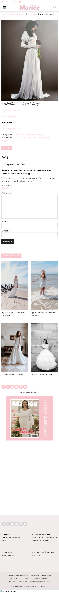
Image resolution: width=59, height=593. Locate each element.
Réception (27, 578)
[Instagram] (8, 1)
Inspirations (46, 575)
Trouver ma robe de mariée (16, 575)
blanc (16, 137)
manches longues (41, 137)
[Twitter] (20, 2)
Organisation (14, 578)
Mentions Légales (40, 540)
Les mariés (35, 575)
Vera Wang (33, 14)
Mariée (4, 14)
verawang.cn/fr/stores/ (11, 128)
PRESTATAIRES (8, 555)
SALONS (36, 555)
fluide (22, 137)
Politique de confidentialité (44, 537)
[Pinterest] (14, 2)
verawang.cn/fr (8, 116)
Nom (4, 221)
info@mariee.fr (39, 534)
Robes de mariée (18, 14)
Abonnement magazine (40, 581)
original (5, 140)
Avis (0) (6, 148)
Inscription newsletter (18, 581)
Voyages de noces (41, 578)
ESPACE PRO (7, 552)
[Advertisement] (29, 476)
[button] (55, 7)
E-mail (5, 230)
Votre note (7, 185)
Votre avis (6, 193)
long (28, 137)
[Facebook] (2, 2)
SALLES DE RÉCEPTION (43, 552)
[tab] (6, 148)
